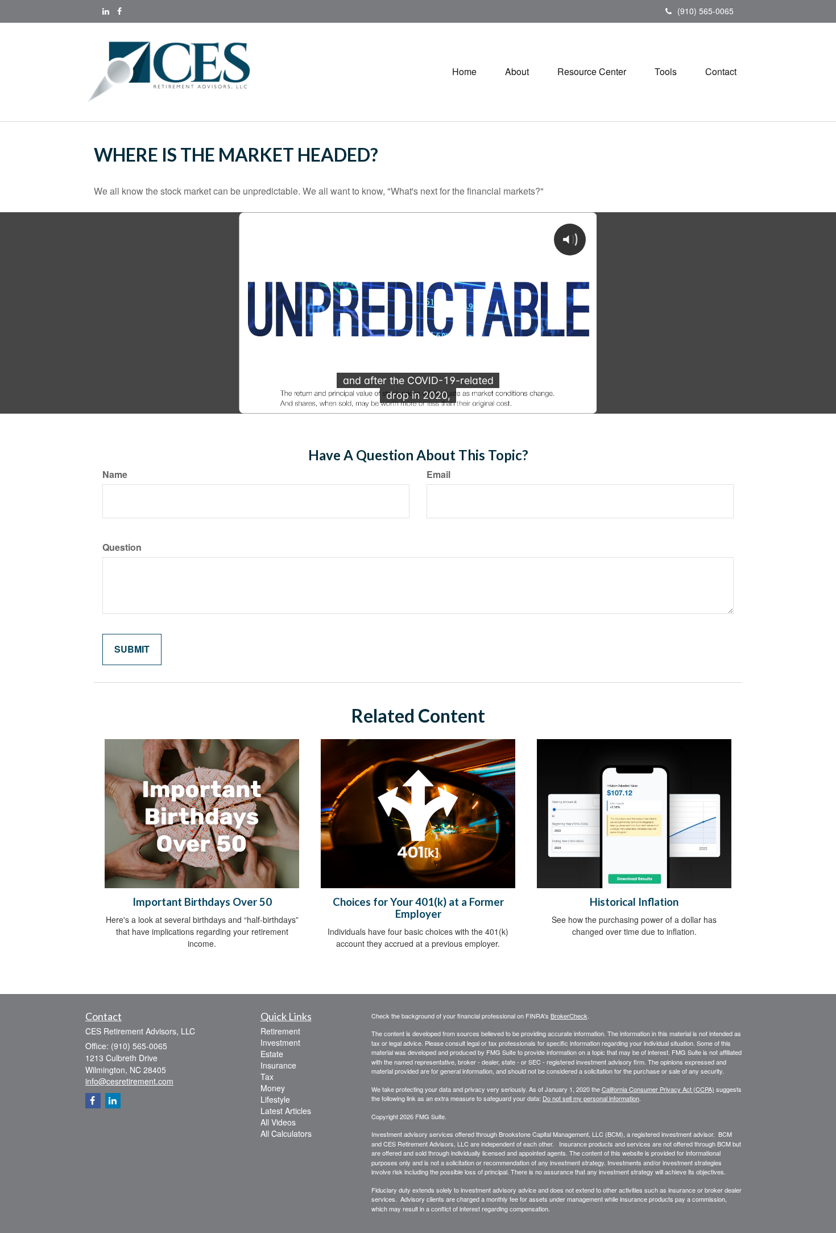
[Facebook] (119, 11)
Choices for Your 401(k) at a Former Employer (418, 908)
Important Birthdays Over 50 (202, 902)
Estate (271, 1053)
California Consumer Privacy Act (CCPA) (658, 1089)
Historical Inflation (634, 902)
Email (438, 474)
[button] (517, 72)
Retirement (280, 1031)
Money (272, 1088)
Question (122, 547)
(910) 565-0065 (705, 11)
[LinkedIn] (105, 11)
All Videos (278, 1122)
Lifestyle (275, 1099)
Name (114, 474)
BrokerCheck (569, 1015)
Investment (280, 1042)
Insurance (278, 1065)
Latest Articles (285, 1110)
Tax (267, 1076)
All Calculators (286, 1133)
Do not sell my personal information (591, 1098)
